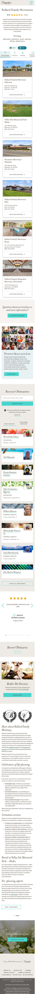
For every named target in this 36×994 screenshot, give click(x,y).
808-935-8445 (10, 209)
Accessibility (7, 974)
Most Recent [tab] (9, 424)
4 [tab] (13, 635)
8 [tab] (24, 635)
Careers (28, 970)
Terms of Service (24, 972)
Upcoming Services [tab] (24, 423)
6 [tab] (19, 635)
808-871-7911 (10, 89)
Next (31, 608)
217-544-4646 (24, 689)
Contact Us (18, 970)
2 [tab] (8, 635)
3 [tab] (11, 635)
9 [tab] (26, 635)
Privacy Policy (9, 972)
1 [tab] (6, 635)
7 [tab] (21, 635)
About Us (7, 970)
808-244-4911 (10, 129)
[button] (30, 2)
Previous (3, 608)
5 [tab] (16, 635)
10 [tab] (29, 635)
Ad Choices (28, 974)
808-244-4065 (10, 169)
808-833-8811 (10, 288)
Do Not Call (17, 974)
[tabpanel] (18, 612)
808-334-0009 (10, 249)
